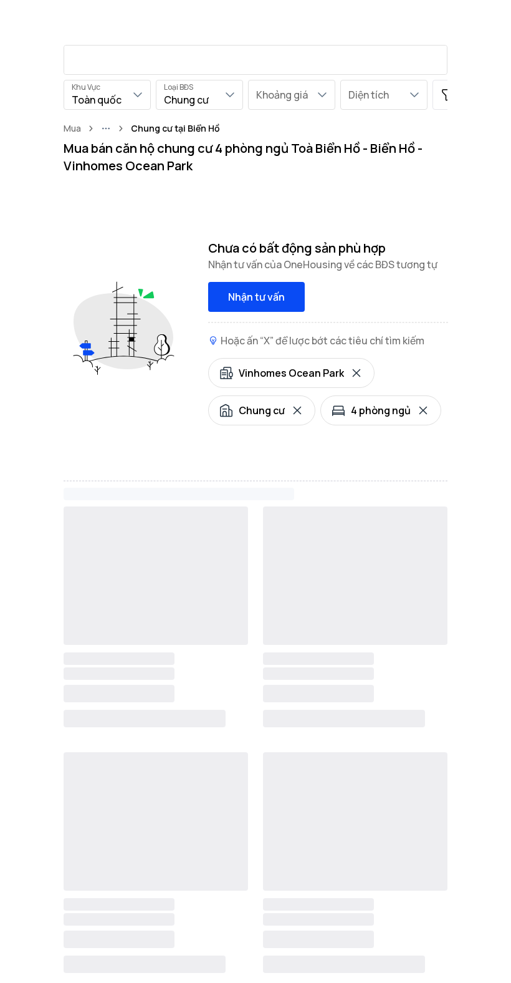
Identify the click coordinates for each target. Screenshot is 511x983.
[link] (175, 128)
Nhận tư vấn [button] (256, 297)
